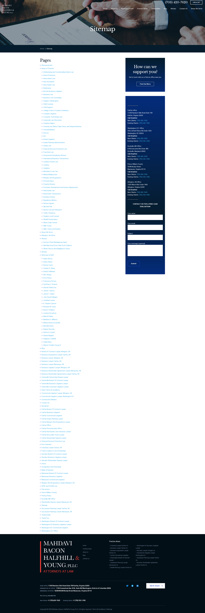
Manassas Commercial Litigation (53, 480)
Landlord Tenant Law (50, 162)
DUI (44, 136)
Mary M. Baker (48, 316)
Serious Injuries (48, 203)
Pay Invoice (46, 489)
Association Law (49, 78)
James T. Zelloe (48, 294)
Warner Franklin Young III (52, 345)
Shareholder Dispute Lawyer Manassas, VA (57, 502)
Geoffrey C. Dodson (50, 284)
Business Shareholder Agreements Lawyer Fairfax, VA (60, 374)
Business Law (48, 94)
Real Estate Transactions (52, 194)
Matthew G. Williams (50, 319)
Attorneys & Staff (48, 255)
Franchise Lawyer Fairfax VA (119, 545)
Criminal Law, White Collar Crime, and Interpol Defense (62, 126)
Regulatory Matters (50, 200)
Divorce (46, 133)
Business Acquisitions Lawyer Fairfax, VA (56, 355)
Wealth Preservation (50, 219)
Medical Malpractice (50, 175)
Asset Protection (49, 75)
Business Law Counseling (52, 98)
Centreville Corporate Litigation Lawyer (55, 387)
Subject (130, 233)
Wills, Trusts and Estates (52, 229)
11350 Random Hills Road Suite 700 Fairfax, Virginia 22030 (68, 586)
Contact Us (45, 403)
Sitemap (44, 505)
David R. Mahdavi (49, 271)
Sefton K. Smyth (49, 332)
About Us (85, 552)
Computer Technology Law (52, 117)
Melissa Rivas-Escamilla (51, 323)
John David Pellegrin (50, 297)
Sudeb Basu (47, 342)
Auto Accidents (48, 82)
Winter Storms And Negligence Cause (56, 249)
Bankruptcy (47, 88)
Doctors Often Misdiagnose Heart (55, 242)
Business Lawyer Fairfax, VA (51, 361)
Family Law (47, 146)
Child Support (48, 107)
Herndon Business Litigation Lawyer (54, 457)
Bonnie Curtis (48, 265)
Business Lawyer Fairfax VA (118, 548)
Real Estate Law (49, 191)
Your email (131, 223)
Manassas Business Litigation (52, 476)
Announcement (47, 65)
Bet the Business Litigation (52, 91)
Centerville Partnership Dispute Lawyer (55, 377)
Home (42, 49)
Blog (43, 348)
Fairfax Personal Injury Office (52, 428)
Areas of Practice (48, 68)
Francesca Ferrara (49, 281)
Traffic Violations (49, 213)
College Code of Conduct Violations (56, 110)
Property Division (49, 184)
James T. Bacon (49, 291)
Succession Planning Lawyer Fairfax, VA (56, 508)
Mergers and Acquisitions (52, 178)
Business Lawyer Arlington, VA (52, 358)
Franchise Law (48, 152)
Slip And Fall (47, 207)
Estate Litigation (49, 139)
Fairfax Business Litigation (51, 412)
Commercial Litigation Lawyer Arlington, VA (57, 393)
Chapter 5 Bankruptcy (50, 101)
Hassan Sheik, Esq (49, 287)
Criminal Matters (49, 130)
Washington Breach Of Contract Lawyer (55, 521)
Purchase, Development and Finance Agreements (60, 187)
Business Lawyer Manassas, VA (53, 364)
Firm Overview (46, 444)
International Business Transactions (56, 158)
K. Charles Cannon (49, 303)
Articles (44, 239)
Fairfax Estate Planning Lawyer (52, 419)
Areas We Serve (47, 232)
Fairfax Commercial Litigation (52, 416)
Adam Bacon (47, 259)
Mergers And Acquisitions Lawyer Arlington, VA (58, 483)
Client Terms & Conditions (51, 390)
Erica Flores (47, 278)
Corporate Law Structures (52, 120)
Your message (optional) (136, 243)
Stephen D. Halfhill (49, 339)
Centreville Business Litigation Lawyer (55, 384)
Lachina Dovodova (49, 313)
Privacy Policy (46, 496)
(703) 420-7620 (176, 2)
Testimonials (46, 515)
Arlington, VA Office (48, 235)
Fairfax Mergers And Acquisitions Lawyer (56, 422)
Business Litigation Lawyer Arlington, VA (56, 368)
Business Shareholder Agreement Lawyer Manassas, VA (61, 371)
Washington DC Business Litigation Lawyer (56, 524)
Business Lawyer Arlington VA (146, 550)
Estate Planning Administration (54, 142)
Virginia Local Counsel (51, 216)
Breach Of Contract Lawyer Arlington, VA (56, 352)
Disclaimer (45, 406)
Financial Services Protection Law (55, 149)
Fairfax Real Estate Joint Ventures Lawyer (56, 432)
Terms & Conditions (99, 609)
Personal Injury (48, 181)
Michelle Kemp (48, 326)
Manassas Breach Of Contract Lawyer (55, 473)
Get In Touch (155, 586)
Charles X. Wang (49, 268)
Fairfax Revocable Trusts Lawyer (53, 435)
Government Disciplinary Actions (54, 155)
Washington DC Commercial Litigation (55, 528)
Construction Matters (49, 400)
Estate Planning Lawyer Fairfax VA (121, 567)
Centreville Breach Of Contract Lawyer (55, 380)
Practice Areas (87, 549)
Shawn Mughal (48, 335)
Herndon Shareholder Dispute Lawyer (54, 460)
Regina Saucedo (49, 329)
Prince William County (49, 492)
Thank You (45, 518)
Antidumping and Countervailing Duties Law (58, 72)
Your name (131, 213)
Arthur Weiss (47, 262)
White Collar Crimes (50, 223)
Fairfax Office (46, 425)
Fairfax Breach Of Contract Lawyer (54, 409)
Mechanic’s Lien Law (50, 171)
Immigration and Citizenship (51, 467)
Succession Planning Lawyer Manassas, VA (57, 512)
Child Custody (48, 104)
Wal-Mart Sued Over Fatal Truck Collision (57, 245)
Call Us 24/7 (196, 2)
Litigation (46, 168)
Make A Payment (47, 470)
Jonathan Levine (49, 300)
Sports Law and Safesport (52, 210)
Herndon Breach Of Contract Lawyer (54, 454)
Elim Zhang (47, 275)
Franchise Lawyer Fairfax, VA (52, 448)
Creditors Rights (49, 123)
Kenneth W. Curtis (49, 307)
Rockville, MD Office (48, 499)
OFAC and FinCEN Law (49, 486)
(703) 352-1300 (144, 123)
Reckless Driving (49, 197)
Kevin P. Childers (49, 310)
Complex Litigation (49, 114)
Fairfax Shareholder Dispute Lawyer (54, 438)
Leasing (46, 165)
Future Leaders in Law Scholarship (54, 451)
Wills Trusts (47, 226)
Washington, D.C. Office (50, 531)
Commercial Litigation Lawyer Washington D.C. (58, 396)
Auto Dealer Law (49, 85)
